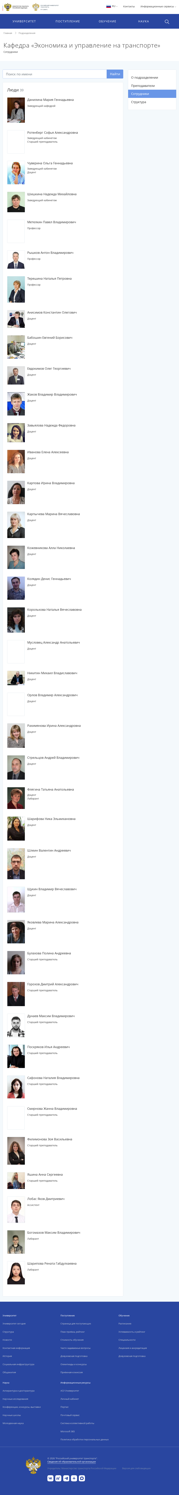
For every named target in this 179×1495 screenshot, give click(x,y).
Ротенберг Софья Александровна (52, 132)
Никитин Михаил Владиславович (52, 673)
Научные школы (12, 1415)
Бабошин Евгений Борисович (49, 337)
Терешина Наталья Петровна (49, 278)
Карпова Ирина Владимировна (51, 483)
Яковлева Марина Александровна (52, 922)
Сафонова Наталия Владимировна (53, 1078)
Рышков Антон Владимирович (50, 252)
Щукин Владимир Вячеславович (52, 889)
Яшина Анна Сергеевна (45, 1174)
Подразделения (27, 33)
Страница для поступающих (75, 1323)
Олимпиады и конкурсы (73, 1364)
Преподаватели (143, 86)
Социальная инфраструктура (18, 1364)
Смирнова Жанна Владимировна (52, 1108)
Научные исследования (15, 1398)
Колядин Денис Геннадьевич (49, 579)
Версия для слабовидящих (136, 1468)
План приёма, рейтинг (72, 1331)
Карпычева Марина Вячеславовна (53, 514)
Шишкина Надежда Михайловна (52, 194)
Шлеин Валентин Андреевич (49, 850)
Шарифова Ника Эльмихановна (51, 819)
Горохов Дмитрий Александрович (52, 984)
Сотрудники (140, 94)
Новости (7, 1339)
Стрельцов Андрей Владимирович (53, 757)
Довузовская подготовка (73, 1356)
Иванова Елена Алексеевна (48, 452)
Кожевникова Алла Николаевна (51, 548)
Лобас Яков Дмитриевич (46, 1199)
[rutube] (58, 1478)
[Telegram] (66, 1478)
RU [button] (113, 6)
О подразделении (144, 77)
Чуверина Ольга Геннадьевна (50, 163)
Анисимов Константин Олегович (52, 312)
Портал (64, 1406)
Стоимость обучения (72, 1339)
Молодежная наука (13, 1423)
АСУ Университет (69, 1390)
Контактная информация (16, 1348)
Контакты (129, 6)
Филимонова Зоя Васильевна (49, 1139)
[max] (82, 1478)
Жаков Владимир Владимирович (52, 394)
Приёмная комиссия (71, 1372)
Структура (138, 102)
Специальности (127, 1339)
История (7, 1356)
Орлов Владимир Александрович (52, 695)
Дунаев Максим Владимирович (51, 1016)
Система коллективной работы (77, 1423)
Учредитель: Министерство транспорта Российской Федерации (81, 1468)
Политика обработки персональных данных (84, 1439)
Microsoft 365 (67, 1431)
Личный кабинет (69, 1398)
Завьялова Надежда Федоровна (51, 425)
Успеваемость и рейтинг (132, 1331)
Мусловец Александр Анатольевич (53, 642)
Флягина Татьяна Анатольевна (50, 789)
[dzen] (74, 1478)
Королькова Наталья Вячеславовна (54, 609)
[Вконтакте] (50, 1478)
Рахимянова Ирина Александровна (54, 725)
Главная (7, 33)
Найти (115, 73)
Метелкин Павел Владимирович (51, 222)
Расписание (125, 1323)
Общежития (9, 1372)
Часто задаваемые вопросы (75, 1348)
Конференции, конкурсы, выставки (22, 1406)
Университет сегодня (14, 1323)
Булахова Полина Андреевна (49, 953)
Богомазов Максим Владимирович (53, 1232)
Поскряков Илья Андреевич (48, 1047)
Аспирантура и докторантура (18, 1390)
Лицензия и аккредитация (133, 1348)
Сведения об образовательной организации (71, 1461)
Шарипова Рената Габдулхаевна (52, 1263)
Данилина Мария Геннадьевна (50, 100)
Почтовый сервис (70, 1415)
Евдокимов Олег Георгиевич (49, 368)
